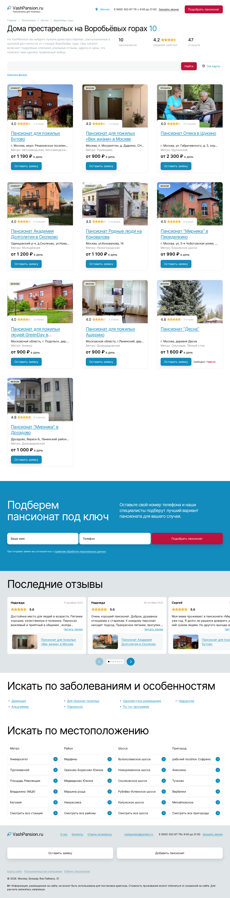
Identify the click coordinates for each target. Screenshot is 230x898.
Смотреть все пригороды (190, 813)
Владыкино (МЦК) (22, 791)
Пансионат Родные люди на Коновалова (114, 233)
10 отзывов (189, 123)
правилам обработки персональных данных (80, 551)
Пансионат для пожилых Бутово (35, 136)
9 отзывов (39, 221)
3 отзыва (188, 319)
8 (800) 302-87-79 (125, 9)
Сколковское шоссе (132, 781)
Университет (19, 759)
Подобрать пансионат (203, 9)
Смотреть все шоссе (133, 813)
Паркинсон (75, 706)
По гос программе (136, 706)
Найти (189, 66)
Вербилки (179, 791)
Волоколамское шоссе (134, 759)
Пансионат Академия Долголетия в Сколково (34, 233)
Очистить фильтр (17, 74)
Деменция (19, 701)
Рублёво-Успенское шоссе (137, 791)
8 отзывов (39, 417)
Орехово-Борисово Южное (83, 770)
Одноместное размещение (142, 701)
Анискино (179, 770)
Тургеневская (19, 770)
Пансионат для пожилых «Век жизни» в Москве (110, 136)
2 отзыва (39, 123)
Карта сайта (14, 871)
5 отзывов (114, 221)
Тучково (178, 781)
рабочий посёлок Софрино (191, 759)
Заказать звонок (169, 9)
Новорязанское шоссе (134, 770)
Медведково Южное (78, 781)
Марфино (70, 759)
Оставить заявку (26, 166)
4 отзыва (188, 221)
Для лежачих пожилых (83, 701)
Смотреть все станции (26, 813)
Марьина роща (74, 791)
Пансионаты (29, 20)
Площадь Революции (25, 781)
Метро (45, 20)
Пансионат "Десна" (180, 329)
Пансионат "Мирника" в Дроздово (34, 429)
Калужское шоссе (131, 802)
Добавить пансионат (170, 853)
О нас (63, 834)
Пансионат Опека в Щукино (188, 133)
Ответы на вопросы (100, 834)
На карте (213, 66)
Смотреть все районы (80, 813)
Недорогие (186, 701)
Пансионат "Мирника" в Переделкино (184, 233)
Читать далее (73, 629)
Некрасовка (72, 802)
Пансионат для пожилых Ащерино (110, 331)
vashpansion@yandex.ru (138, 834)
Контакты (77, 834)
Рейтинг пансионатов (77, 871)
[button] (108, 661)
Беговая (16, 802)
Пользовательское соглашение (43, 871)
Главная (11, 20)
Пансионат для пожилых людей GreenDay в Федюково (35, 332)
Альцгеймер (20, 706)
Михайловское (182, 802)
